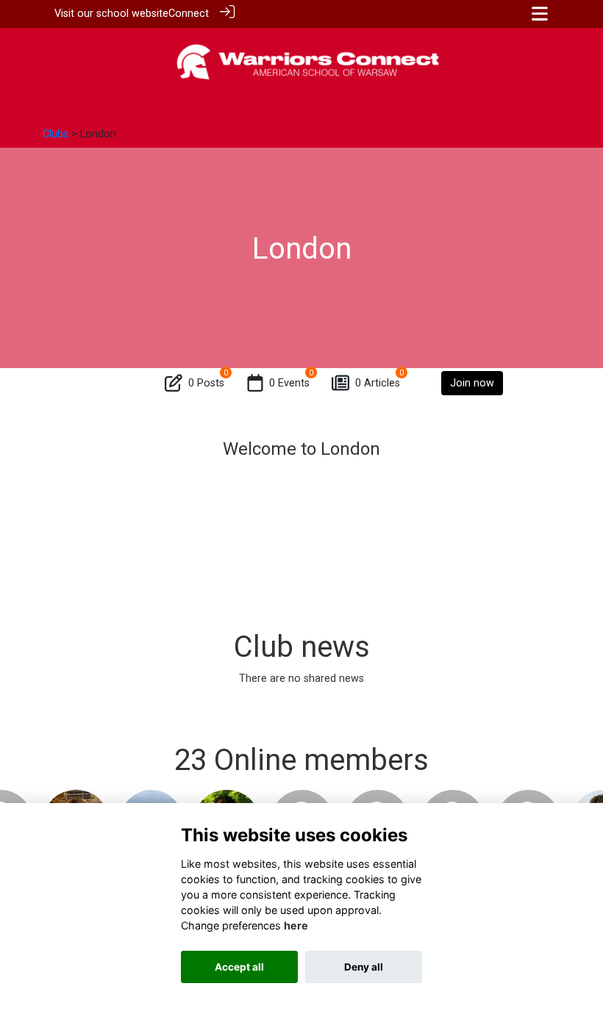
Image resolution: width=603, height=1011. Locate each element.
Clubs (55, 134)
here (296, 925)
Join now (472, 383)
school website (132, 13)
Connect (188, 13)
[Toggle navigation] (540, 13)
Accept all (239, 967)
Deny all (363, 967)
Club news (302, 647)
